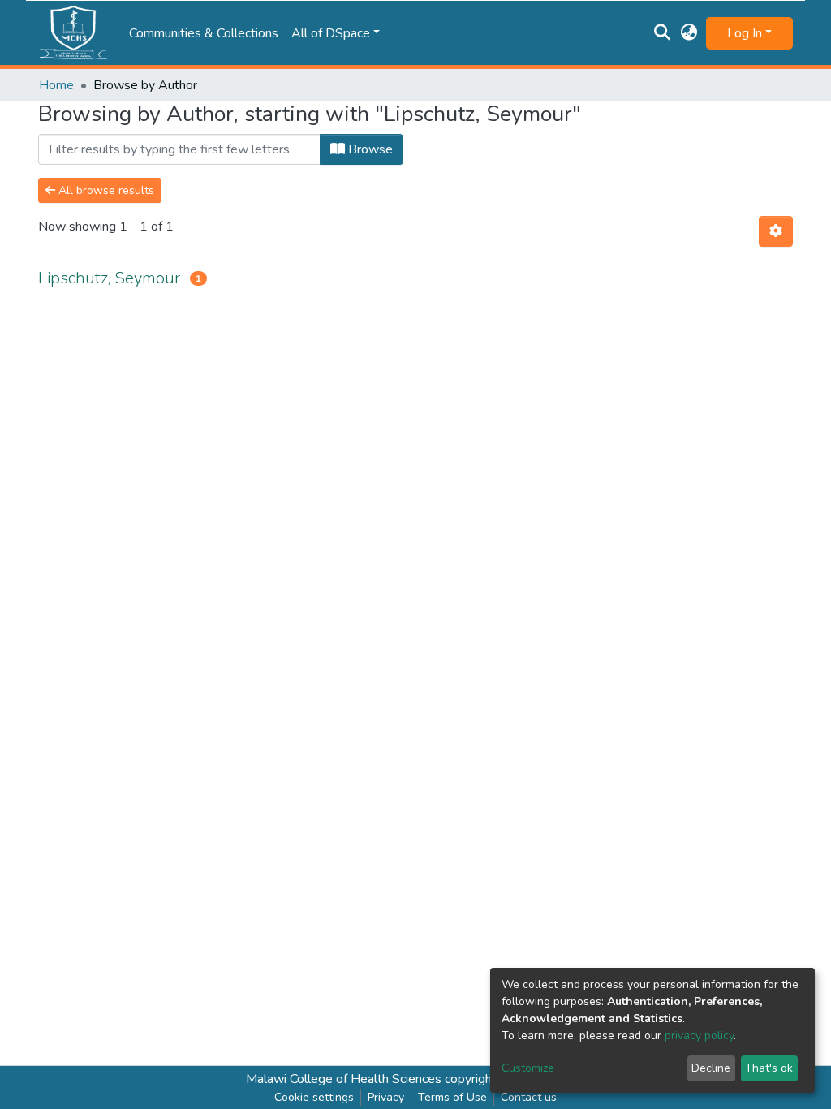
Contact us (529, 1097)
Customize (528, 1068)
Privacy (386, 1097)
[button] (689, 33)
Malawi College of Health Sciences (343, 1079)
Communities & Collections (203, 33)
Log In (744, 33)
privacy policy (699, 1035)
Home (56, 85)
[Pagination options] (776, 231)
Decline (710, 1068)
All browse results (104, 190)
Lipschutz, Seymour (109, 278)
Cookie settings (314, 1097)
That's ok (769, 1068)
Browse (369, 149)
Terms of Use (452, 1097)
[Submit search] (662, 33)
